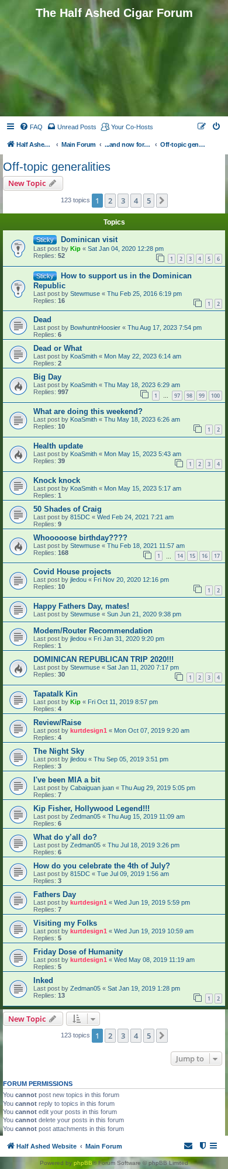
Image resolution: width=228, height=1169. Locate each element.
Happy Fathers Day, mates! (81, 606)
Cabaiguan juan (92, 787)
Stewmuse (85, 293)
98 (189, 395)
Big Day (47, 377)
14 (180, 556)
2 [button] (110, 200)
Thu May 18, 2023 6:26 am (142, 419)
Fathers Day (54, 894)
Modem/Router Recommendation (93, 630)
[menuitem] (31, 127)
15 (192, 556)
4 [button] (136, 200)
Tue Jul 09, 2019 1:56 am (133, 873)
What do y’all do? (65, 837)
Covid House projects (72, 571)
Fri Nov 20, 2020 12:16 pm (131, 579)
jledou (78, 579)
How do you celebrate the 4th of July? (101, 865)
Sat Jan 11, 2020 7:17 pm (143, 667)
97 (177, 395)
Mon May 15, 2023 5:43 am (142, 453)
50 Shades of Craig (67, 509)
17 (217, 556)
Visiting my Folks (65, 923)
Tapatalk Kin (55, 693)
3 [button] (123, 200)
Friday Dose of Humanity (78, 951)
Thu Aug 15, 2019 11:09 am (146, 816)
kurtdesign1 (88, 730)
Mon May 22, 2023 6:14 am (142, 356)
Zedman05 (85, 816)
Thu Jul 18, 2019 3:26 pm (143, 845)
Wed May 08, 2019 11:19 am (154, 959)
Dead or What (57, 348)
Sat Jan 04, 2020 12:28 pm (126, 248)
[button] (162, 201)
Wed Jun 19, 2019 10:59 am (154, 930)
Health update (58, 446)
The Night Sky (58, 751)
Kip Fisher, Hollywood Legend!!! (91, 808)
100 (215, 395)
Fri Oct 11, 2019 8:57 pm (123, 701)
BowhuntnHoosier (95, 327)
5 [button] (149, 200)
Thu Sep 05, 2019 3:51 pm (131, 759)
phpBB (83, 1163)
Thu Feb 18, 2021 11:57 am (146, 545)
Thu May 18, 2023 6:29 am (142, 384)
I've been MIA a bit (66, 779)
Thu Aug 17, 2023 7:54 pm (164, 327)
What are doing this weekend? (88, 411)
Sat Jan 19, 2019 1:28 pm (144, 988)
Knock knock (56, 480)
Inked (43, 980)
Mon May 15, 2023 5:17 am (142, 488)
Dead (42, 319)
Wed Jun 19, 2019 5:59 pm (152, 902)
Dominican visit (89, 239)
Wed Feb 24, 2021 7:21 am (135, 516)
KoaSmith (83, 356)
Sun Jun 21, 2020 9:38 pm (144, 614)
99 (202, 395)
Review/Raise (57, 722)
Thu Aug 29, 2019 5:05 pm (158, 787)
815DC (80, 516)
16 (205, 556)
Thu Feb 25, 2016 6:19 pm (144, 293)
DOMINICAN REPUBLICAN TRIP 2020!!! (103, 659)
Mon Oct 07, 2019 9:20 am (151, 730)
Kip (75, 248)
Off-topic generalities (56, 166)
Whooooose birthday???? (80, 537)
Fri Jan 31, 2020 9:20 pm (129, 638)
